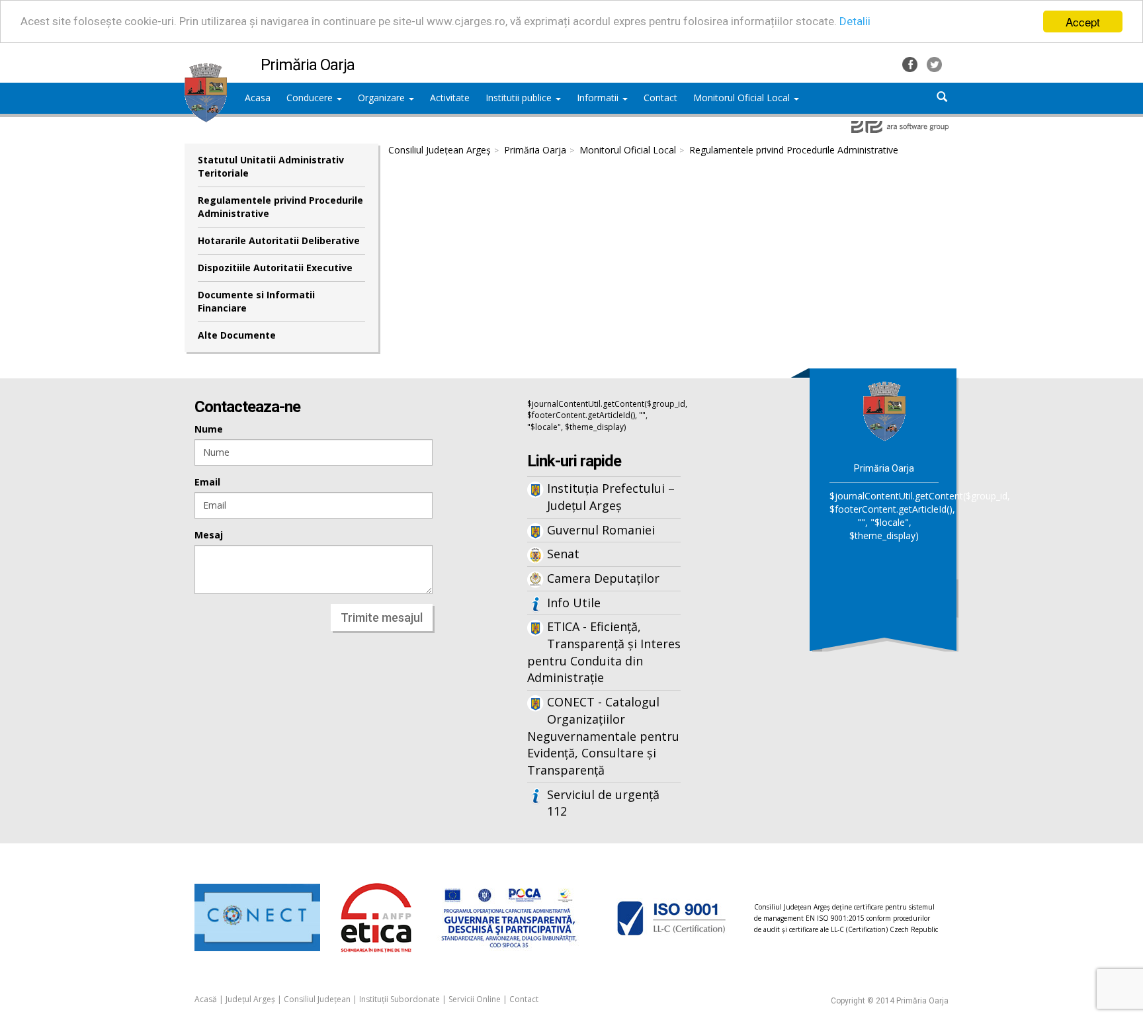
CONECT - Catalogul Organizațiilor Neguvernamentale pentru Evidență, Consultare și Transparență (603, 736)
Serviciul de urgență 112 (603, 803)
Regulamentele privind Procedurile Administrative (280, 207)
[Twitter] (934, 63)
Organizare (382, 97)
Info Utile (574, 603)
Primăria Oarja (535, 150)
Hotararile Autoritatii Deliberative (279, 240)
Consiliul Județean (317, 999)
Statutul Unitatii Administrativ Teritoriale (271, 166)
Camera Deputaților (603, 578)
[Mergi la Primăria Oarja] (884, 410)
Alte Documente (237, 335)
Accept (1083, 21)
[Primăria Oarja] (206, 69)
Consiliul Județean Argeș (439, 150)
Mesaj (208, 535)
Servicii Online (474, 999)
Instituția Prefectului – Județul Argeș (611, 496)
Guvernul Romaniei (601, 530)
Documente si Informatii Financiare (256, 301)
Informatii (599, 97)
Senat (563, 554)
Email (207, 482)
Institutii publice (520, 97)
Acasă (205, 999)
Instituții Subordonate (399, 999)
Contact (523, 999)
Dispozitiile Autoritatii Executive (275, 267)
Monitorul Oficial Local (742, 97)
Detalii (854, 21)
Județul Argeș (250, 999)
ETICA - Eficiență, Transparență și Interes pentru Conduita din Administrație (604, 651)
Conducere (310, 97)
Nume (208, 429)
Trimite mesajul (382, 617)
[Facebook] (911, 63)
